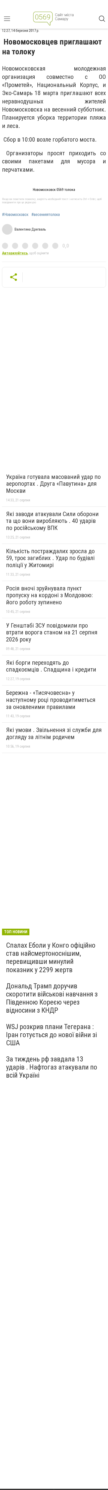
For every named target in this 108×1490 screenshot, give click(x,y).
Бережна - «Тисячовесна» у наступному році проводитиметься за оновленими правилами (50, 699)
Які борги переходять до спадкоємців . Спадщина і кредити (51, 666)
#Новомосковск (15, 214)
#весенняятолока (45, 214)
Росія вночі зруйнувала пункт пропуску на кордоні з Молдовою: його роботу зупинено (49, 595)
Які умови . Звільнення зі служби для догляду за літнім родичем (54, 733)
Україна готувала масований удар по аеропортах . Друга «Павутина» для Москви (53, 483)
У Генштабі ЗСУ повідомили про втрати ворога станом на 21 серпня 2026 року (51, 632)
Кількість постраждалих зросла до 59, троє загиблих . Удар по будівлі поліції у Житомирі (50, 558)
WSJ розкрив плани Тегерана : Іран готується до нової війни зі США (51, 1034)
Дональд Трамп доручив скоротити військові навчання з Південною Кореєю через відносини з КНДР (52, 998)
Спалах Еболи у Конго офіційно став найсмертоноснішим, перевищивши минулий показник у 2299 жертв (50, 957)
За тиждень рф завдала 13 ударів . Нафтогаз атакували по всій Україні (51, 1067)
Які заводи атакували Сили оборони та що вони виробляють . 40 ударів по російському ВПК (52, 520)
